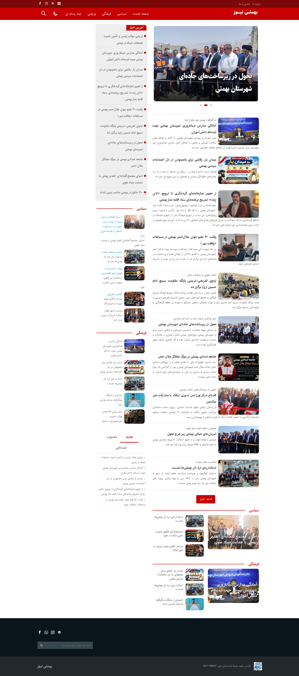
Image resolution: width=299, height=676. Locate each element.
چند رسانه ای (73, 13)
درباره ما (257, 4)
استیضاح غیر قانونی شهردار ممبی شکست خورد (169, 533)
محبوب (112, 437)
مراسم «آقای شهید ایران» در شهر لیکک (168, 548)
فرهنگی (106, 13)
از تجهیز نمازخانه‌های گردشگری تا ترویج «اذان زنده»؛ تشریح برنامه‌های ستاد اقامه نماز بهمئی (120, 93)
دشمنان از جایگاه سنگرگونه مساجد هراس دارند (169, 602)
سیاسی (121, 13)
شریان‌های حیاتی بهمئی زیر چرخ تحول (191, 434)
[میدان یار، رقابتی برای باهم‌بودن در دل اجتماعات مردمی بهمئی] (195, 575)
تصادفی (121, 448)
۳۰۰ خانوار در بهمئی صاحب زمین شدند (121, 192)
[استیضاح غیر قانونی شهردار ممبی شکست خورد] (195, 536)
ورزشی (91, 13)
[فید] (59, 3)
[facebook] (40, 3)
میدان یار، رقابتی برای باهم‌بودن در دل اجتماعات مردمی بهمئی (170, 575)
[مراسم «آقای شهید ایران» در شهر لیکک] (195, 550)
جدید (129, 437)
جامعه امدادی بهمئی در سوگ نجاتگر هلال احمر (187, 356)
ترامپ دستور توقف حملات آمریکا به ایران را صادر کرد (111, 315)
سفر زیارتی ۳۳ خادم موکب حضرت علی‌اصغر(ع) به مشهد (112, 416)
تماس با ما (244, 4)
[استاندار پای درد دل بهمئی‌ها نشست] (195, 521)
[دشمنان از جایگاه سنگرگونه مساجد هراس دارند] (195, 604)
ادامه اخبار (206, 499)
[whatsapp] (46, 632)
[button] (200, 105)
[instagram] (46, 3)
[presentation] (157, 57)
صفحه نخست (140, 13)
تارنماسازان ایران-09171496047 (217, 666)
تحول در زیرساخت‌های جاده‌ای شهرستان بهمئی (187, 324)
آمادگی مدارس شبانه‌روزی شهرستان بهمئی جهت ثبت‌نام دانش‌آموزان (234, 590)
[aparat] (52, 3)
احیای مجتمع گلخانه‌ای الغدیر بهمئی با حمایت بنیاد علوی (233, 539)
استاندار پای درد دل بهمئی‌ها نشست (194, 467)
